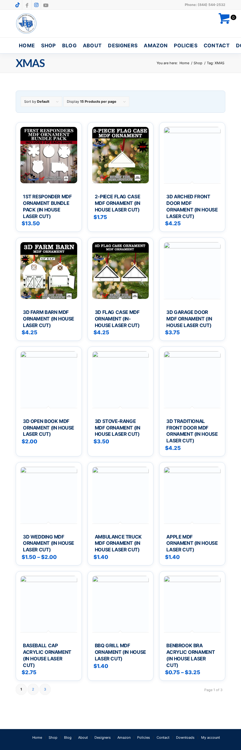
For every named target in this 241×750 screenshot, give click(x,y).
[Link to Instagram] (36, 4)
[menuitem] (27, 45)
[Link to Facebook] (26, 4)
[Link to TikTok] (17, 4)
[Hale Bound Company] (26, 23)
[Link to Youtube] (46, 4)
